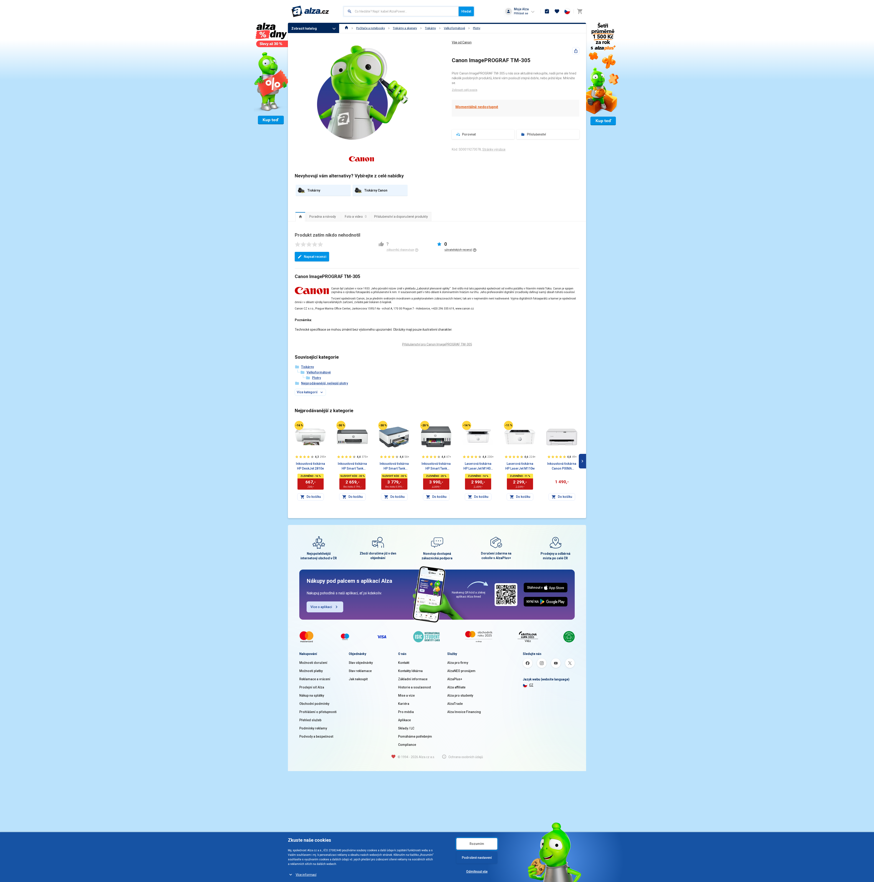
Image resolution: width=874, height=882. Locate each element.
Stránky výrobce (494, 149)
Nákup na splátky (311, 695)
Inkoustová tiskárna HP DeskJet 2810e (310, 466)
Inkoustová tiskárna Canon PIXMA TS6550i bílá (561, 466)
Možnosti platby (311, 671)
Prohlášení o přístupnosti (318, 712)
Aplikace (404, 720)
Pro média (406, 712)
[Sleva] (299, 425)
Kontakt (403, 663)
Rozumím (477, 844)
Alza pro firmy (457, 663)
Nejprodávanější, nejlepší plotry (324, 383)
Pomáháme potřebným (415, 736)
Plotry (476, 28)
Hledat (466, 11)
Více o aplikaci (321, 607)
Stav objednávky (361, 663)
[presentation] (300, 216)
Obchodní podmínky (314, 704)
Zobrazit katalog (304, 28)
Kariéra (403, 704)
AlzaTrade (455, 704)
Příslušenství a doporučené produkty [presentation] (401, 216)
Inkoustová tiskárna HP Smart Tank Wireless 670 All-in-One (436, 466)
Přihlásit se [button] (521, 13)
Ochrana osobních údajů (465, 757)
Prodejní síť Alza (311, 687)
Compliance (407, 745)
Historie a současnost (414, 687)
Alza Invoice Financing (464, 712)
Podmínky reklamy (313, 728)
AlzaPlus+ (454, 679)
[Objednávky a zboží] (547, 11)
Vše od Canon (462, 42)
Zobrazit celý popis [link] (464, 90)
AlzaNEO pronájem (461, 671)
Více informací (306, 875)
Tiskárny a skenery (405, 28)
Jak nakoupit (358, 679)
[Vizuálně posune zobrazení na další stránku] (582, 461)
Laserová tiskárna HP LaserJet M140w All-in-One (478, 466)
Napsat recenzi (315, 256)
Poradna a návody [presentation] (322, 216)
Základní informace (412, 679)
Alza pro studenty (460, 695)
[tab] (300, 216)
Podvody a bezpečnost (316, 736)
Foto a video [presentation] (356, 216)
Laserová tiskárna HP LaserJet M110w (520, 466)
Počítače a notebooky (370, 28)
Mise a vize (406, 695)
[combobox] (401, 11)
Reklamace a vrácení (314, 679)
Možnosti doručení (313, 663)
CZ (531, 685)
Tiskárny (430, 28)
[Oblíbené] (557, 11)
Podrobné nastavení (477, 857)
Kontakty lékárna (410, 671)
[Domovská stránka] (346, 28)
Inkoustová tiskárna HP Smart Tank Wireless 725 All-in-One (394, 466)
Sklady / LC (406, 728)
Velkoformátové (454, 28)
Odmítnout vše (477, 871)
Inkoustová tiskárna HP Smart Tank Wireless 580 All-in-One (352, 466)
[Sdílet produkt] (575, 50)
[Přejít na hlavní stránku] (310, 11)
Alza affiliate (456, 687)
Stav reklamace (360, 671)
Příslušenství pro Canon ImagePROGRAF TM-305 (437, 344)
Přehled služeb (310, 720)
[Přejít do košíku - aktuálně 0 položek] (579, 11)
